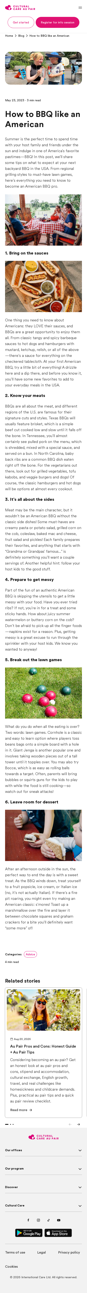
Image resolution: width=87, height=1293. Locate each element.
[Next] (78, 1124)
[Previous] (70, 1124)
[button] (21, 22)
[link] (9, 36)
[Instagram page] (38, 1220)
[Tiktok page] (48, 1220)
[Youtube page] (58, 1220)
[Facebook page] (28, 1220)
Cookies (11, 1266)
